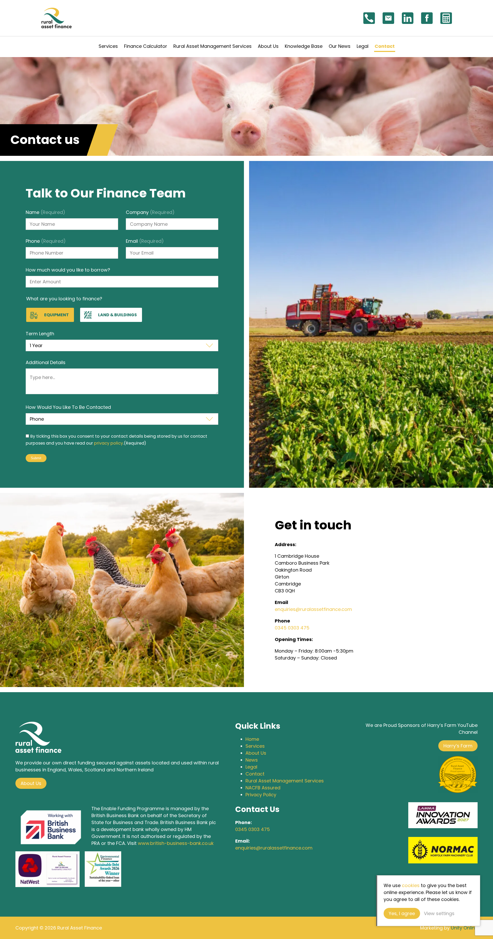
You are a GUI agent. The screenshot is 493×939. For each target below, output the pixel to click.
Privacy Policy (260, 794)
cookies (411, 885)
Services (108, 46)
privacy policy (108, 443)
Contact (385, 46)
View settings (439, 913)
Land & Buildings (117, 315)
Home (252, 739)
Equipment (56, 315)
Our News (339, 46)
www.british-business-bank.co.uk (176, 843)
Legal (362, 46)
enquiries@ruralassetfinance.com (313, 609)
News (251, 760)
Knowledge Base (304, 46)
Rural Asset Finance (56, 18)
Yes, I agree (402, 913)
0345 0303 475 (292, 628)
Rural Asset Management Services (212, 46)
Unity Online (464, 928)
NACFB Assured (262, 787)
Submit (36, 458)
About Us (268, 46)
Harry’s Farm (457, 746)
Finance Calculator (145, 46)
